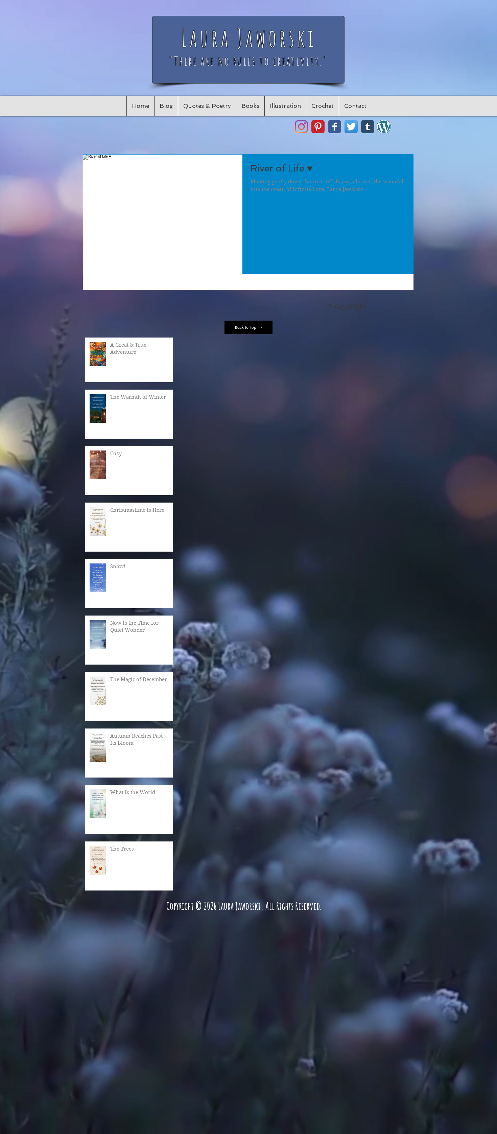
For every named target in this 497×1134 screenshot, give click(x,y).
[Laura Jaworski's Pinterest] (318, 126)
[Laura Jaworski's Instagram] (301, 126)
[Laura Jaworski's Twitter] (351, 126)
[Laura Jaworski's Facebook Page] (334, 126)
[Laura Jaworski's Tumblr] (367, 126)
